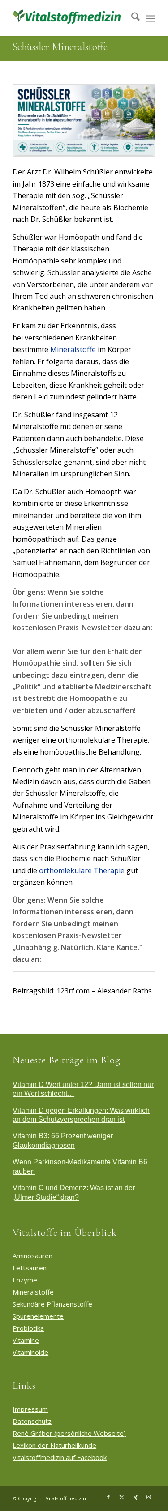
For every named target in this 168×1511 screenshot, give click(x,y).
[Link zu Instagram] (148, 1497)
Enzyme (25, 1279)
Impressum (30, 1409)
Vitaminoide (30, 1352)
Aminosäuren (32, 1255)
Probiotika (28, 1328)
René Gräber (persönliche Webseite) (69, 1433)
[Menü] (150, 18)
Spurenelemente (38, 1316)
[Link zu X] (122, 1497)
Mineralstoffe (73, 349)
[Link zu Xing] (135, 1497)
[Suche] (131, 18)
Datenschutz (32, 1421)
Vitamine (26, 1340)
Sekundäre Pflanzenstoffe (52, 1303)
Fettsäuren (30, 1267)
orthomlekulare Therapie (82, 870)
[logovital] (70, 18)
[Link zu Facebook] (108, 1497)
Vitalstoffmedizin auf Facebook (60, 1457)
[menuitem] (131, 18)
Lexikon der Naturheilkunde (54, 1445)
